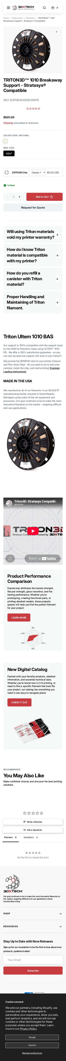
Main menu (18, 18)
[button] (8, 7)
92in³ (10, 154)
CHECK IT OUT (19, 702)
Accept (32, 1037)
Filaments (30, 18)
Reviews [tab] (8, 837)
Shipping (8, 122)
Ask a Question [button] (34, 829)
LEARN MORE (19, 617)
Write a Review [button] (34, 821)
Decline (32, 1045)
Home (6, 18)
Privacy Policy (28, 1028)
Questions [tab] (29, 837)
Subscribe (33, 970)
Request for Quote (33, 207)
